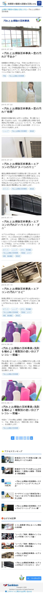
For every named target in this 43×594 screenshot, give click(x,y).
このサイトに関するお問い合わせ (19, 591)
